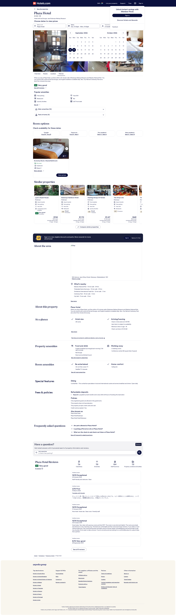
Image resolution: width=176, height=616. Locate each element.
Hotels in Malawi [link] (37, 582)
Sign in (141, 3)
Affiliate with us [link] (82, 575)
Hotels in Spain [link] (37, 585)
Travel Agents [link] (82, 587)
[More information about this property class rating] (40, 16)
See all (36, 105)
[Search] (139, 452)
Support (122, 3)
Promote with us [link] (82, 584)
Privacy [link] (103, 576)
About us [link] (126, 573)
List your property (111, 3)
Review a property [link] (61, 582)
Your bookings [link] (59, 573)
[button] (78, 42)
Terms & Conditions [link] (106, 573)
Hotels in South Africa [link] (39, 573)
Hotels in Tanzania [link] (38, 588)
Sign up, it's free (136, 238)
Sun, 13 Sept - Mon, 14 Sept (80, 27)
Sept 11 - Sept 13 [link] (130, 134)
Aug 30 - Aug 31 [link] (46, 134)
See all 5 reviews (39, 88)
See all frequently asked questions (81, 435)
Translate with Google (78, 493)
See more (74, 301)
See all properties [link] (42, 9)
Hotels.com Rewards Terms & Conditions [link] (109, 587)
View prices (62, 175)
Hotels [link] (35, 556)
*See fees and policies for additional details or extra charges (87, 338)
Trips (129, 3)
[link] (127, 27)
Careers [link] (126, 576)
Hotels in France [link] (37, 594)
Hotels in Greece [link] (37, 591)
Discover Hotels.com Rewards (127, 20)
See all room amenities (78, 372)
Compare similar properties (89, 227)
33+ (139, 69)
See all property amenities (79, 358)
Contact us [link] (59, 579)
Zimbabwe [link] (41, 556)
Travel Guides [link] (127, 579)
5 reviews (38, 468)
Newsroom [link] (81, 578)
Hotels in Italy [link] (36, 600)
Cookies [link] (103, 579)
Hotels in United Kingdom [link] (40, 576)
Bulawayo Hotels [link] (50, 556)
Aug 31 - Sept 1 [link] (74, 134)
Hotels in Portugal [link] (38, 597)
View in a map (76, 279)
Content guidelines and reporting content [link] (110, 583)
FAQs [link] (57, 576)
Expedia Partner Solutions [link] (85, 581)
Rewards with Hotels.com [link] (131, 582)
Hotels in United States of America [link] (42, 579)
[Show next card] (141, 204)
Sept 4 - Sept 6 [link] (102, 134)
